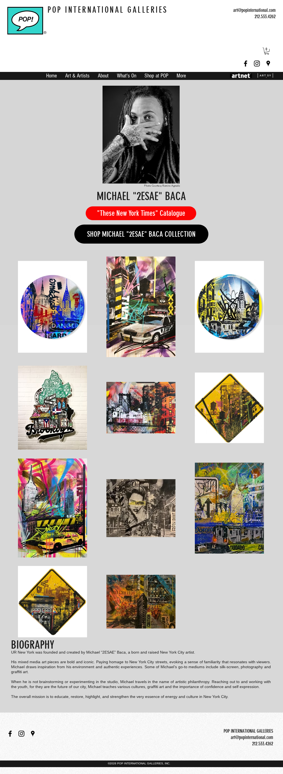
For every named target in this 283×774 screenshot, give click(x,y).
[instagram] (257, 64)
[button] (267, 51)
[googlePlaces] (268, 64)
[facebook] (246, 64)
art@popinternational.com (254, 10)
